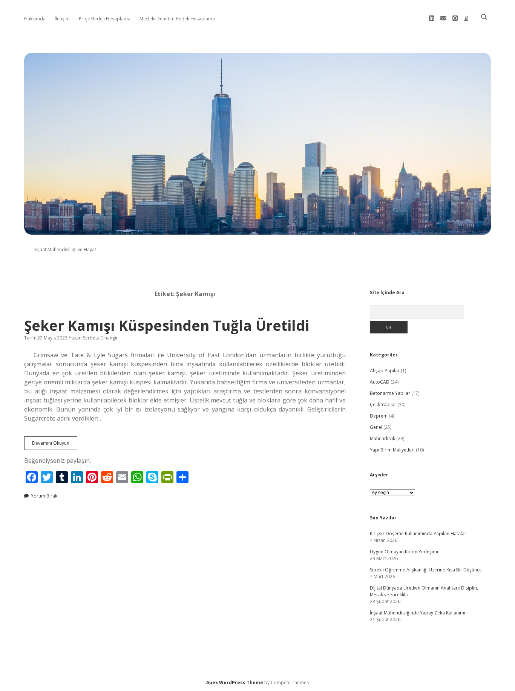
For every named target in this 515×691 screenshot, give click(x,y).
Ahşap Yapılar (385, 370)
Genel (376, 427)
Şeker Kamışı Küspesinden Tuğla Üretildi (166, 325)
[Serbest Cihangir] (257, 230)
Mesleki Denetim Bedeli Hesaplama (177, 18)
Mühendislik (382, 438)
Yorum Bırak (44, 496)
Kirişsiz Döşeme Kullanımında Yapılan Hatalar (418, 533)
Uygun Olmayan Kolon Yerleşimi (404, 551)
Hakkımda (35, 18)
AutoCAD (379, 382)
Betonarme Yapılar (390, 393)
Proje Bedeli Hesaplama (104, 18)
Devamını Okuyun (54, 444)
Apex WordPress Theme (234, 682)
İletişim (62, 18)
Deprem (379, 416)
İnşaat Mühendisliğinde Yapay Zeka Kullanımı (417, 613)
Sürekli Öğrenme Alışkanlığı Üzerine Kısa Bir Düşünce (426, 570)
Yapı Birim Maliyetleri (392, 450)
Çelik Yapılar (383, 404)
